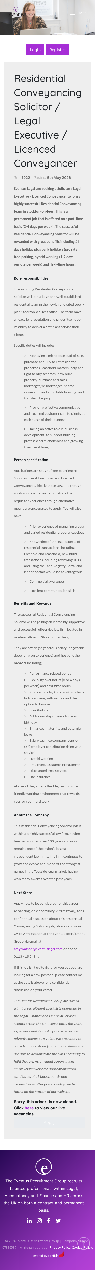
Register (57, 49)
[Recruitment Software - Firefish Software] (47, 1253)
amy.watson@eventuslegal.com (38, 949)
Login (35, 49)
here (29, 1107)
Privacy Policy (60, 1247)
